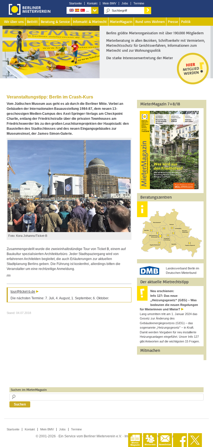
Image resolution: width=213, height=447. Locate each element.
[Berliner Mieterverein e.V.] (28, 13)
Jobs (124, 3)
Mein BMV (109, 3)
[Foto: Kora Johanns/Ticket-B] (69, 231)
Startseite (75, 3)
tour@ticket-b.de (23, 291)
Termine (138, 3)
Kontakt (92, 3)
